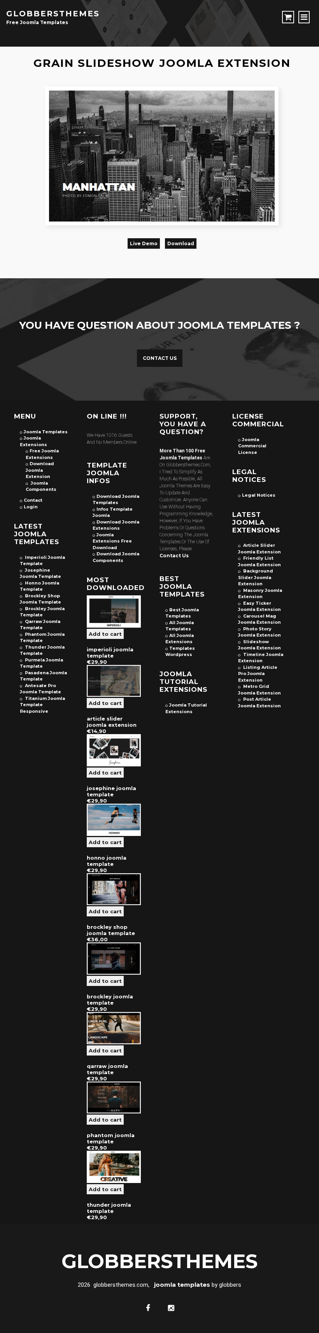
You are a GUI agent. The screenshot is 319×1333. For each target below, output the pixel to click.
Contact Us (160, 358)
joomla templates (46, 431)
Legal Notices (258, 495)
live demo (144, 243)
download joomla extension (40, 470)
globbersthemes (53, 13)
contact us (174, 555)
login (31, 506)
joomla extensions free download (112, 541)
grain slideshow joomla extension (162, 63)
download (180, 243)
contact (33, 500)
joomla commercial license (252, 446)
